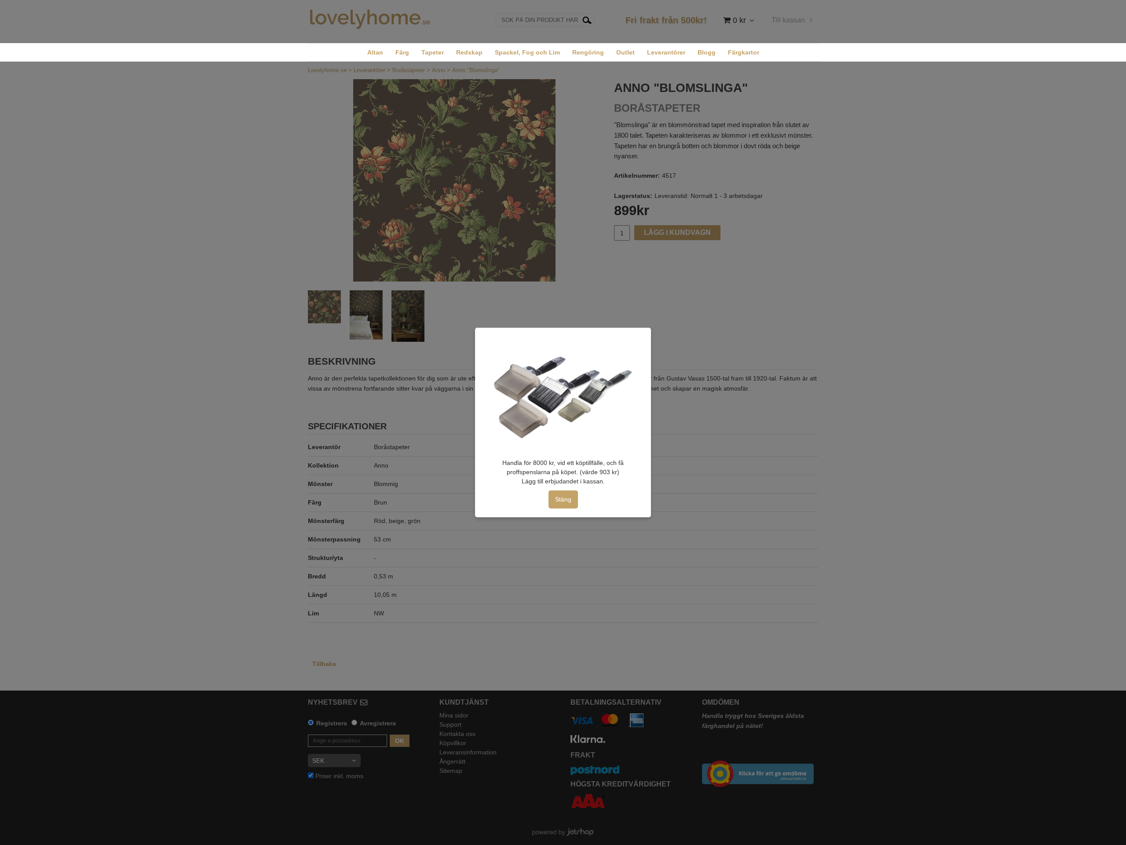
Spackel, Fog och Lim (527, 52)
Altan (375, 52)
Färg (402, 52)
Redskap (469, 52)
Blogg (707, 52)
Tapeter (432, 52)
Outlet (625, 52)
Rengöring (588, 52)
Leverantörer (666, 52)
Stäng (563, 499)
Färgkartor (743, 52)
